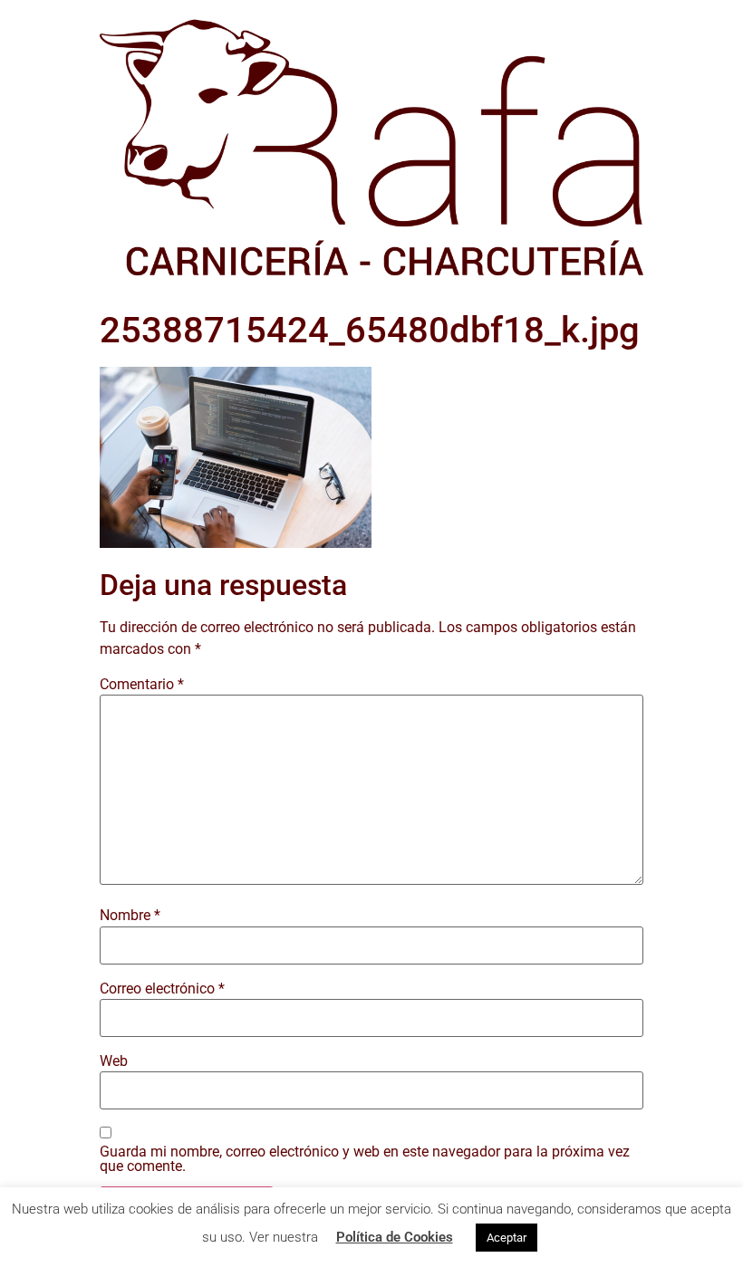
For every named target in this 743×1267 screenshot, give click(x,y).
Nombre (130, 915)
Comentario (142, 684)
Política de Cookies (394, 1237)
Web (114, 1061)
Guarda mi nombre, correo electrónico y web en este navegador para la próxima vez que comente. (365, 1159)
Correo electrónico (162, 989)
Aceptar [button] (506, 1237)
